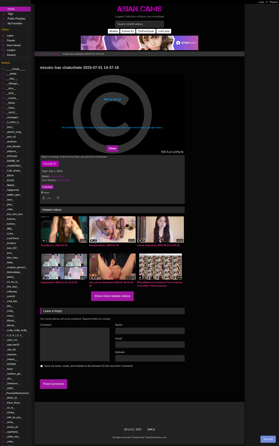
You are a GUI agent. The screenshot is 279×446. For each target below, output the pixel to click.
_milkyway (11, 291)
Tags (10, 13)
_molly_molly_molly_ (17, 330)
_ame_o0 (11, 136)
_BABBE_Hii (12, 160)
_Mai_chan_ (12, 257)
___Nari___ (12, 78)
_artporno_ (11, 151)
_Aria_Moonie (13, 146)
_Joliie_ (10, 209)
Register (274, 2)
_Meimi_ (10, 277)
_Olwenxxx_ (12, 383)
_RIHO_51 (11, 397)
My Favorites (15, 23)
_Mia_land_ (12, 286)
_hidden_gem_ (13, 194)
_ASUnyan (11, 156)
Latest (10, 35)
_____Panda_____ (16, 69)
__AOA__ (11, 93)
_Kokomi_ (11, 219)
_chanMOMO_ (14, 165)
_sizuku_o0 (12, 427)
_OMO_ (10, 388)
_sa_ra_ (10, 407)
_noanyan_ (11, 354)
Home (11, 9)
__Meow (10, 102)
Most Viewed (14, 45)
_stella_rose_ (13, 436)
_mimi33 (10, 296)
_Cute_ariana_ (13, 170)
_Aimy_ (10, 127)
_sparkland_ (12, 431)
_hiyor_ (10, 199)
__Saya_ (10, 107)
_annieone (11, 141)
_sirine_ (10, 422)
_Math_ (10, 262)
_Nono (9, 368)
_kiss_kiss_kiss (14, 214)
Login (261, 2)
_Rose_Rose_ (13, 402)
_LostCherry (12, 238)
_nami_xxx (11, 339)
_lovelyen (11, 243)
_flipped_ (10, 185)
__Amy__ (11, 88)
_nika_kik (11, 349)
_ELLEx (10, 180)
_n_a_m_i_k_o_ (14, 335)
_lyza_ (9, 252)
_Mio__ (10, 306)
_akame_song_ (14, 131)
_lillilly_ (9, 228)
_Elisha (10, 175)
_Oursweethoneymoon (17, 393)
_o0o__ (10, 378)
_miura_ (10, 315)
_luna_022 (11, 248)
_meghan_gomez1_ (16, 267)
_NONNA (11, 364)
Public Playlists (16, 18)
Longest (11, 50)
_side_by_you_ (14, 417)
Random (11, 55)
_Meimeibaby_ (13, 272)
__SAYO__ (12, 112)
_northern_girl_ (13, 373)
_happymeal (12, 189)
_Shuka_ (10, 412)
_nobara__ (11, 359)
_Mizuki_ (10, 325)
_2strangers (12, 117)
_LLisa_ (10, 233)
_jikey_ (9, 204)
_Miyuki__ (11, 320)
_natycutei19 (12, 344)
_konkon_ (11, 223)
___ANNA (11, 73)
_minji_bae (11, 301)
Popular (11, 40)
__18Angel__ (13, 83)
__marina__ (12, 98)
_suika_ (10, 441)
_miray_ (10, 310)
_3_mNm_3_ (13, 122)
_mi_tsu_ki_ (12, 281)
